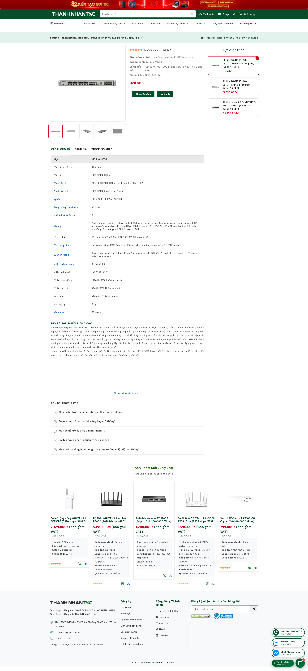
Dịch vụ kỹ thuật (176, 23)
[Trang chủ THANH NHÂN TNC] (73, 13)
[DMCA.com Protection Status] (200, 616)
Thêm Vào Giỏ (143, 93)
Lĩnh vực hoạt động (131, 625)
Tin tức (199, 23)
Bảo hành (59, 312)
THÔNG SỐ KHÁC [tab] (101, 149)
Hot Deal (156, 23)
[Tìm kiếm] (254, 608)
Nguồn (57, 199)
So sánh (165, 93)
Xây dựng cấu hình (223, 23)
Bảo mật (58, 226)
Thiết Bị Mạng (213, 37)
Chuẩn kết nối (61, 191)
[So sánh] (86, 564)
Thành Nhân (147, 662)
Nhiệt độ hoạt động (64, 264)
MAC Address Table (64, 215)
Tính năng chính (62, 245)
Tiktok (162, 629)
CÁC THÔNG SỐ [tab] (60, 149)
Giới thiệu (126, 607)
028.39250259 (62, 638)
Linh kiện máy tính (112, 23)
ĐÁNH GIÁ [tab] (81, 149)
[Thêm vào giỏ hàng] (80, 564)
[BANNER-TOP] (154, 4)
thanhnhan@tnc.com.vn (67, 632)
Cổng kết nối (60, 183)
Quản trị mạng (61, 254)
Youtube (163, 623)
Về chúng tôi (246, 23)
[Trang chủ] (202, 37)
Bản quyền (126, 613)
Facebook (163, 617)
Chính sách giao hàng (132, 644)
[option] (87, 83)
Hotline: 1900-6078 (168, 611)
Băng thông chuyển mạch (67, 207)
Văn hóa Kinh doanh (131, 619)
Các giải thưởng (129, 631)
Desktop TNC (89, 23)
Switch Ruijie (250, 37)
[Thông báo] (223, 616)
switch (113, 335)
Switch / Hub (232, 37)
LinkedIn (163, 635)
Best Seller (138, 23)
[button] (165, 94)
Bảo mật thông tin (130, 637)
